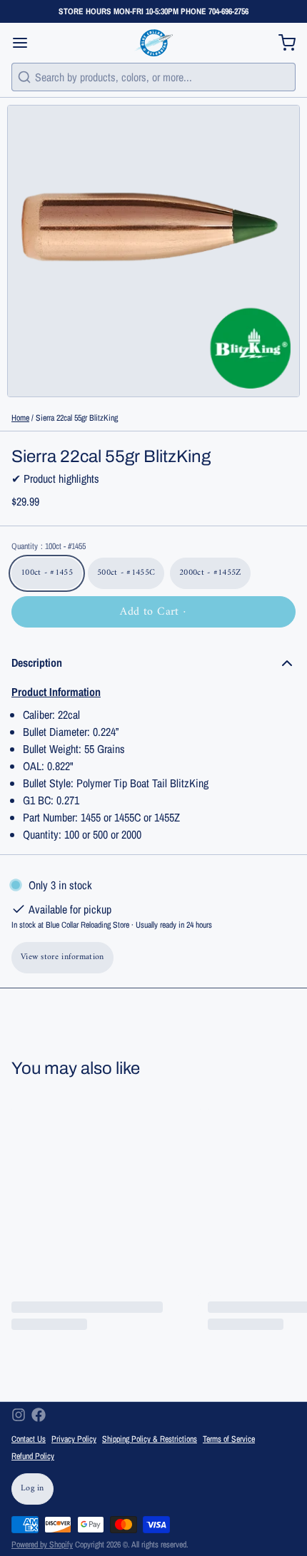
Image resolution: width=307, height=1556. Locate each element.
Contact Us (28, 1439)
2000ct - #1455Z (210, 572)
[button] (153, 612)
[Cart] (281, 43)
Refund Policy (32, 1456)
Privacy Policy (73, 1439)
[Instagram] (18, 1415)
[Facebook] (38, 1415)
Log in (32, 1488)
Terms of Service (229, 1439)
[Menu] (25, 43)
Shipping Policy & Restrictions (149, 1439)
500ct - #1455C (126, 572)
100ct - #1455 (47, 572)
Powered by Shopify (42, 1544)
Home (20, 418)
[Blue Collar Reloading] (153, 42)
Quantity (48, 546)
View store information (62, 957)
